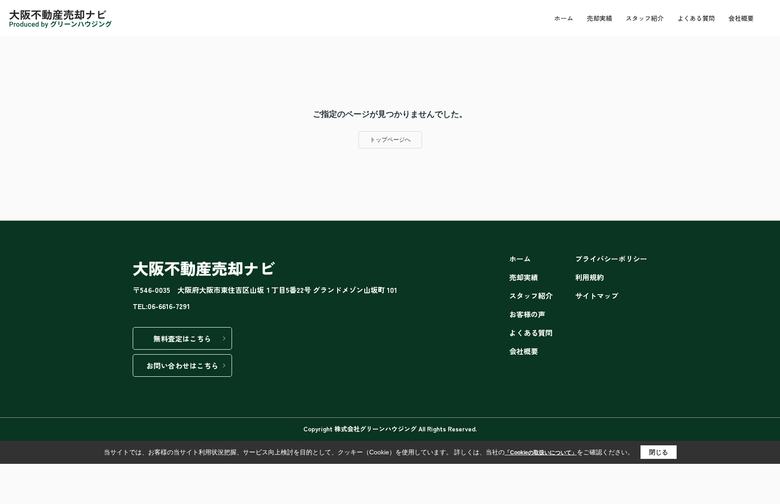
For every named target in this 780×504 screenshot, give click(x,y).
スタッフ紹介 (645, 18)
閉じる (658, 452)
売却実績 (599, 18)
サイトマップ (596, 295)
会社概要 (741, 18)
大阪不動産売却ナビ (204, 267)
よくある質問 (696, 18)
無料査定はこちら (182, 338)
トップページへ (390, 139)
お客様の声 (527, 314)
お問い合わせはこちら (182, 365)
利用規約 (589, 277)
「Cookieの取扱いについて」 (541, 452)
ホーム (563, 18)
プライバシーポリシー (611, 258)
